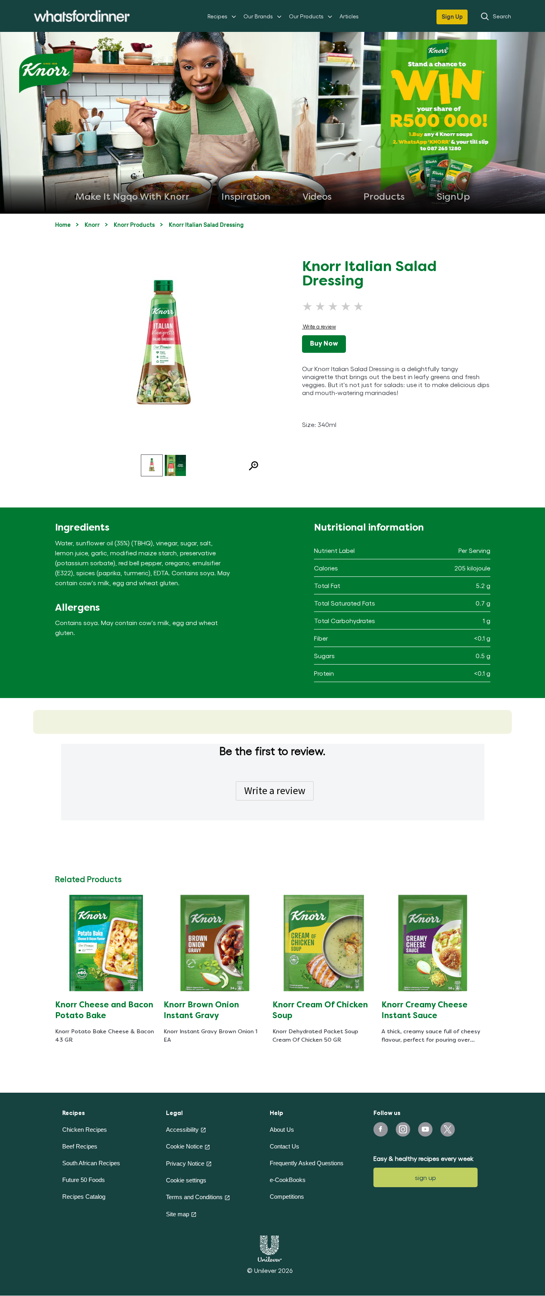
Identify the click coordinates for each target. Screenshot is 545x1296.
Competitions (287, 1196)
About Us (282, 1129)
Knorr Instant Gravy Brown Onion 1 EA (210, 1036)
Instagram (403, 1129)
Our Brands (258, 16)
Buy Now (324, 344)
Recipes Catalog (83, 1196)
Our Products (306, 16)
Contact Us (284, 1146)
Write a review (274, 790)
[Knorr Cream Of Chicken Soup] (323, 943)
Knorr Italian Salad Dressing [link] (206, 225)
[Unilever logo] (270, 1247)
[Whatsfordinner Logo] (82, 16)
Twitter (447, 1129)
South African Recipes (91, 1163)
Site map (177, 1214)
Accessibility (182, 1129)
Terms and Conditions (194, 1197)
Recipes (217, 16)
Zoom (250, 466)
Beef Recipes (79, 1146)
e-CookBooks (288, 1179)
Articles (349, 16)
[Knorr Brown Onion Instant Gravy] (215, 943)
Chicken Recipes (84, 1129)
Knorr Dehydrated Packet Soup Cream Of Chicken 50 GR (315, 1036)
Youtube (425, 1129)
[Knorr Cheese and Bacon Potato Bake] (106, 943)
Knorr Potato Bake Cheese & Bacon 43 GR (104, 1036)
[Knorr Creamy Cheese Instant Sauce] (432, 943)
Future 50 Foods (83, 1179)
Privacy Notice (185, 1163)
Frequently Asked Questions (307, 1163)
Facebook (380, 1129)
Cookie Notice (184, 1146)
